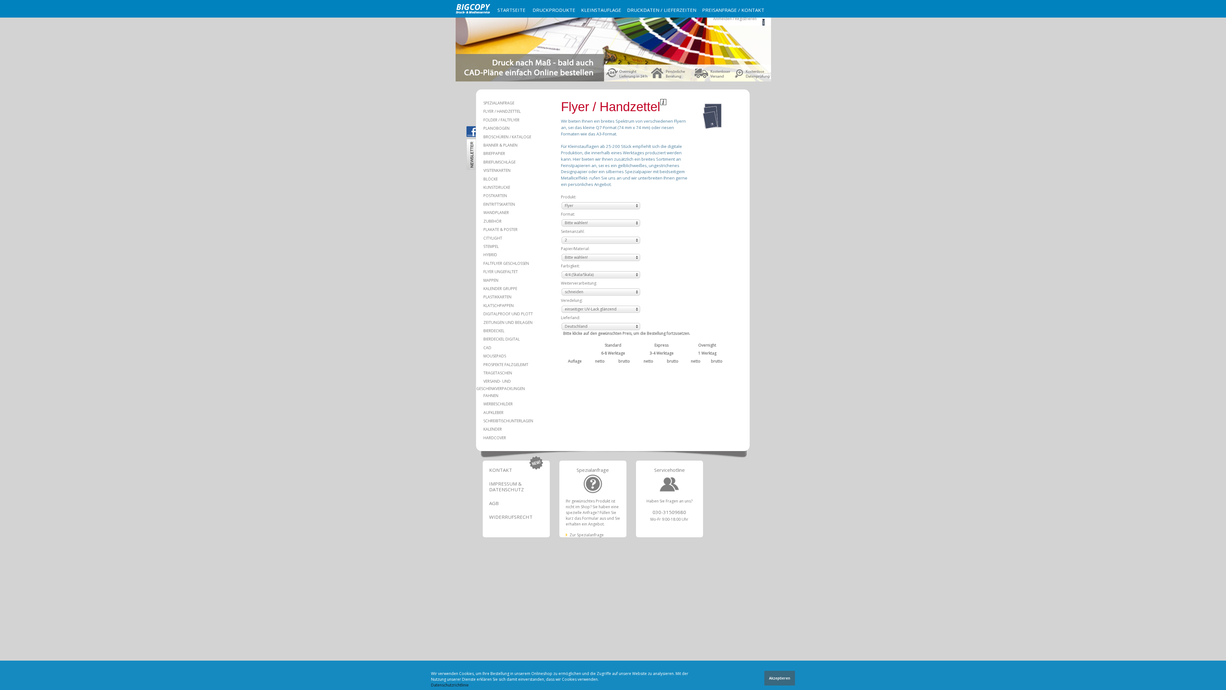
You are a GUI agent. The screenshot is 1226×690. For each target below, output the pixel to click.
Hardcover (494, 438)
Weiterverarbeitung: (579, 283)
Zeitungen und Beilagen (508, 322)
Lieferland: (570, 317)
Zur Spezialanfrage (587, 535)
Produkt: (568, 197)
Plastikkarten (497, 297)
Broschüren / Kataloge (507, 137)
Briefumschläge (499, 162)
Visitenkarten (497, 170)
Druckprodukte (554, 10)
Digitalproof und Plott (508, 314)
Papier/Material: (575, 248)
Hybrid (490, 254)
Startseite (511, 10)
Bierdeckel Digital (501, 339)
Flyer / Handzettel (502, 111)
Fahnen (490, 395)
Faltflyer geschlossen (506, 263)
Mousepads (494, 356)
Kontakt (500, 470)
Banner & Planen (500, 145)
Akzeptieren (779, 678)
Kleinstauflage (601, 10)
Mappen (490, 280)
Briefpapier (494, 153)
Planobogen (496, 128)
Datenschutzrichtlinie (450, 685)
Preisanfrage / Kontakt (733, 10)
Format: (568, 214)
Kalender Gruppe (500, 288)
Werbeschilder (498, 404)
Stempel (491, 246)
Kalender (492, 429)
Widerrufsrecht (511, 517)
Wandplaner (496, 212)
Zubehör (492, 221)
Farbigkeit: (570, 266)
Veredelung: (572, 300)
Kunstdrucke (496, 187)
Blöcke (490, 179)
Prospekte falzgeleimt (505, 364)
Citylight (492, 238)
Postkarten (495, 195)
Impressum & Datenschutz (506, 486)
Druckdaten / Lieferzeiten (661, 10)
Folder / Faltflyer (501, 120)
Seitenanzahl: (573, 231)
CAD (487, 347)
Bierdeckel (493, 331)
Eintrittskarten (499, 204)
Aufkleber (493, 412)
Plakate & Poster (500, 229)
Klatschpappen (498, 305)
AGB (494, 503)
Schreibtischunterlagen (508, 421)
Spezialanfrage (498, 103)
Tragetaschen (497, 373)
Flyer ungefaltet (500, 271)
